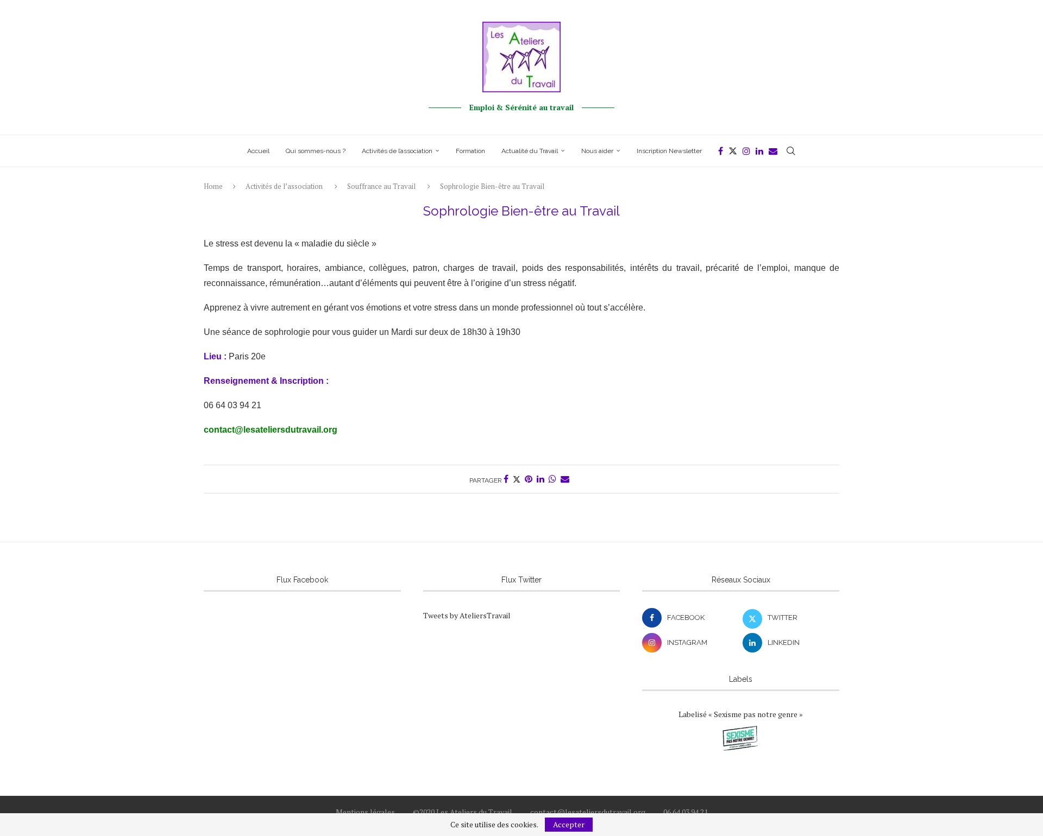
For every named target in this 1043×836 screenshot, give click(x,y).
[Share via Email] (565, 479)
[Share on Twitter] (516, 479)
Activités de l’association (397, 151)
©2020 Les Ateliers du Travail (462, 812)
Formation (470, 151)
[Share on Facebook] (506, 479)
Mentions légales (365, 812)
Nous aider (597, 151)
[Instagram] (746, 151)
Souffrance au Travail (381, 186)
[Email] (773, 151)
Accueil (258, 151)
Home (213, 186)
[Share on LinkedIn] (540, 479)
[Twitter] (732, 151)
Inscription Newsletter (669, 151)
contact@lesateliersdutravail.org (270, 429)
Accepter (569, 824)
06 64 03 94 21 (685, 812)
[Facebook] (720, 151)
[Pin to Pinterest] (528, 479)
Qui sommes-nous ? (315, 151)
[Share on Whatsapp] (552, 479)
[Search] (791, 151)
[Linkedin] (759, 151)
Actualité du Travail (529, 151)
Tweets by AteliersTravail (467, 615)
